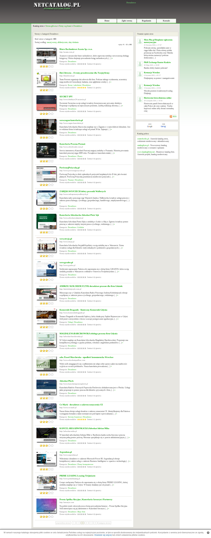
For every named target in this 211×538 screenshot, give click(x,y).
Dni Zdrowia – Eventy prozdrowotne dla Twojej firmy (85, 73)
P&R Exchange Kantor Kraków (157, 62)
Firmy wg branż (65, 26)
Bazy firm (81, 512)
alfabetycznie (63, 42)
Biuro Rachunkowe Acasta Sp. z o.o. (76, 49)
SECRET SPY (66, 96)
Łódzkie (81, 227)
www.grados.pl (66, 262)
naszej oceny (52, 42)
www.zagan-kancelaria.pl (71, 120)
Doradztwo (77, 26)
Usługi (70, 322)
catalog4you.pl (143, 145)
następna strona (104, 523)
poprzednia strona (63, 523)
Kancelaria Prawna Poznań (72, 144)
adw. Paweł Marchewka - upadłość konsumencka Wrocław (86, 357)
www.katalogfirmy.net (146, 152)
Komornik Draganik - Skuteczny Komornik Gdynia (83, 310)
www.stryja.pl (66, 238)
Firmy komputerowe (85, 464)
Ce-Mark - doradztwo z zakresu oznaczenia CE (81, 404)
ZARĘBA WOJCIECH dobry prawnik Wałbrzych (83, 191)
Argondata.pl (66, 452)
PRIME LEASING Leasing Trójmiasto (77, 475)
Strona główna (51, 26)
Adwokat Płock (67, 381)
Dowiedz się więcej (103, 535)
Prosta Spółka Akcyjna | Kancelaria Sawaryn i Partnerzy (86, 499)
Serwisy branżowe (75, 417)
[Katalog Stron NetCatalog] (56, 1)
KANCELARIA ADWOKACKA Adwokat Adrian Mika (84, 428)
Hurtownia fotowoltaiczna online (157, 98)
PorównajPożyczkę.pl (70, 167)
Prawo (80, 156)
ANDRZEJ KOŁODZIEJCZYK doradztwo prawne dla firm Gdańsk (91, 286)
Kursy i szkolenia (74, 85)
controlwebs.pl (143, 139)
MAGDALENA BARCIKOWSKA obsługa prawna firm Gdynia (89, 333)
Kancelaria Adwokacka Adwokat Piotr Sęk (79, 215)
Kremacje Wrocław (152, 72)
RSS (175, 116)
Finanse (71, 180)
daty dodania (73, 42)
